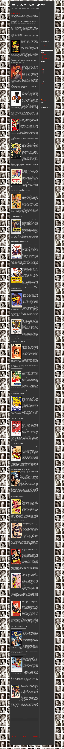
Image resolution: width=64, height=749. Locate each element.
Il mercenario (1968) (44, 45)
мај (42, 81)
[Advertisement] (24, 728)
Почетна (24, 736)
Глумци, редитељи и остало (45, 58)
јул (42, 80)
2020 (42, 69)
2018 (42, 71)
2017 (42, 72)
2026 (42, 62)
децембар (43, 75)
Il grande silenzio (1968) (45, 44)
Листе (42, 53)
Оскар (42, 56)
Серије (42, 59)
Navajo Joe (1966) (44, 46)
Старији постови (35, 736)
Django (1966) (43, 43)
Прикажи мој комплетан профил (45, 100)
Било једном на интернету (28, 4)
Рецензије (43, 57)
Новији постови (14, 736)
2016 (42, 73)
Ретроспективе (44, 54)
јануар (43, 83)
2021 (42, 68)
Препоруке (43, 55)
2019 (42, 70)
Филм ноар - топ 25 (15, 13)
